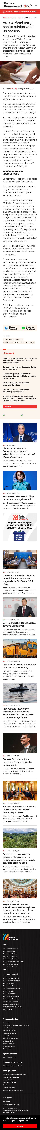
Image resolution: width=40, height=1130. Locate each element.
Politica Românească (9, 17)
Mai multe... (8, 406)
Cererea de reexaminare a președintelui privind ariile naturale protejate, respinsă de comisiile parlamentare (20, 849)
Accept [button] (20, 1126)
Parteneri (7, 1101)
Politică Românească (9, 1033)
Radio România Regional (10, 1038)
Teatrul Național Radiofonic (11, 967)
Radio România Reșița (9, 993)
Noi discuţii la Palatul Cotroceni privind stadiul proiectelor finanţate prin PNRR (20, 800)
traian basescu (8, 339)
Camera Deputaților (9, 1087)
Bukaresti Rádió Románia (10, 1001)
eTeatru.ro (6, 969)
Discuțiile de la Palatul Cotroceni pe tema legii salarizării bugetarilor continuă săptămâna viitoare (20, 360)
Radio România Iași (8, 991)
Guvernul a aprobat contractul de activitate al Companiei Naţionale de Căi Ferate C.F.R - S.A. (20, 376)
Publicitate (7, 1098)
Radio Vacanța (7, 1009)
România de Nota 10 (9, 1043)
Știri (20, 17)
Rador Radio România (9, 1057)
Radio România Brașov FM (11, 978)
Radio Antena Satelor (9, 951)
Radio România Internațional (11, 959)
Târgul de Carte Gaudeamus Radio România (16, 1025)
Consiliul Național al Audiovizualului (13, 1090)
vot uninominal (22, 342)
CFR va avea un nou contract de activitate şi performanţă (20, 390)
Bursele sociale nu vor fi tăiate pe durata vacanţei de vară (20, 368)
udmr (17, 339)
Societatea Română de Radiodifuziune (14, 1074)
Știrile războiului (7, 1035)
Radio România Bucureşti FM (11, 980)
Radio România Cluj (9, 983)
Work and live (7, 1048)
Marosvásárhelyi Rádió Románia (12, 1006)
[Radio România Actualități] (16, 4)
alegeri (32, 342)
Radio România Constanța (11, 986)
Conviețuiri (6, 1022)
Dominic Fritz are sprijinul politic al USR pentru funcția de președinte (20, 753)
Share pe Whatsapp (30, 328)
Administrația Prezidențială (11, 1077)
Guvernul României (8, 1079)
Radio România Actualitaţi (11, 948)
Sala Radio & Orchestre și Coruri (12, 1066)
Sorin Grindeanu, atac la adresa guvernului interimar (20, 384)
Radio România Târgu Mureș (11, 996)
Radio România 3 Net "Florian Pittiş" (13, 961)
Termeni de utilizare (11, 1105)
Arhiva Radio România (9, 1030)
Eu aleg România (8, 1041)
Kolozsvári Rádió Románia (11, 1004)
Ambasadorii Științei (9, 1046)
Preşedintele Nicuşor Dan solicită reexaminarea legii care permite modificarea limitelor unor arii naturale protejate (20, 900)
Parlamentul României (9, 1082)
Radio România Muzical (10, 956)
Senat (4, 1085)
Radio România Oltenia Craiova (12, 988)
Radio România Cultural (10, 954)
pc (22, 339)
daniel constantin (9, 342)
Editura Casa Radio (8, 1028)
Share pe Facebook (13, 328)
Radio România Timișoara (10, 999)
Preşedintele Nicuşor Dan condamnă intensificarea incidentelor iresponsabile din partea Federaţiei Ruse (20, 398)
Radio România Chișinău (10, 964)
